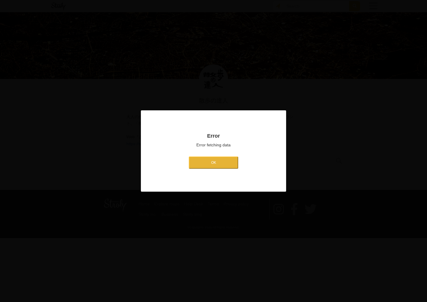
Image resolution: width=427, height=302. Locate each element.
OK (213, 163)
